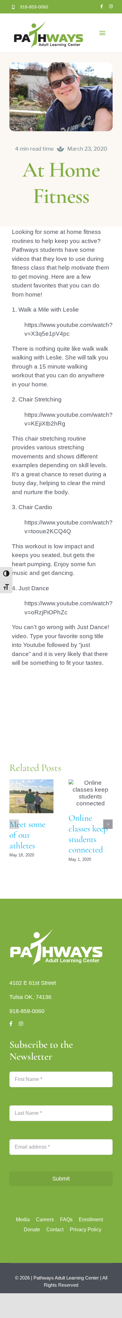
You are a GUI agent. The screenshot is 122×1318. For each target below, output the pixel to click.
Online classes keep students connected (88, 834)
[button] (14, 824)
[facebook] (101, 6)
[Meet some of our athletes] (31, 796)
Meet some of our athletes (27, 834)
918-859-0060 (26, 1011)
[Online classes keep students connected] (91, 793)
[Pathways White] (56, 930)
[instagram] (111, 6)
